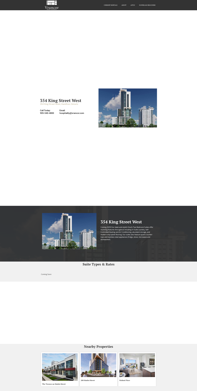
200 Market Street (88, 380)
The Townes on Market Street (54, 384)
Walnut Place (124, 380)
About (123, 5)
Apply (133, 5)
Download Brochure (147, 5)
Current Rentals (110, 5)
